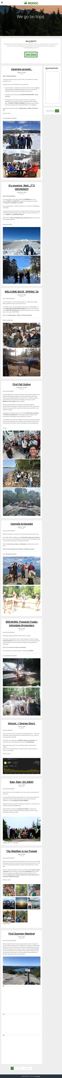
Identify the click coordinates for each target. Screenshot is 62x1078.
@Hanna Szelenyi (20, 89)
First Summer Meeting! (21, 933)
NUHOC (32, 3)
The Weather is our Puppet (21, 851)
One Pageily (37, 1076)
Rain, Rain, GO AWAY (22, 781)
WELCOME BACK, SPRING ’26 (22, 291)
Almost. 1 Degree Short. (21, 723)
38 (26, 1068)
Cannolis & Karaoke (21, 523)
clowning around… (21, 69)
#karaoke (30, 549)
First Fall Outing (22, 384)
